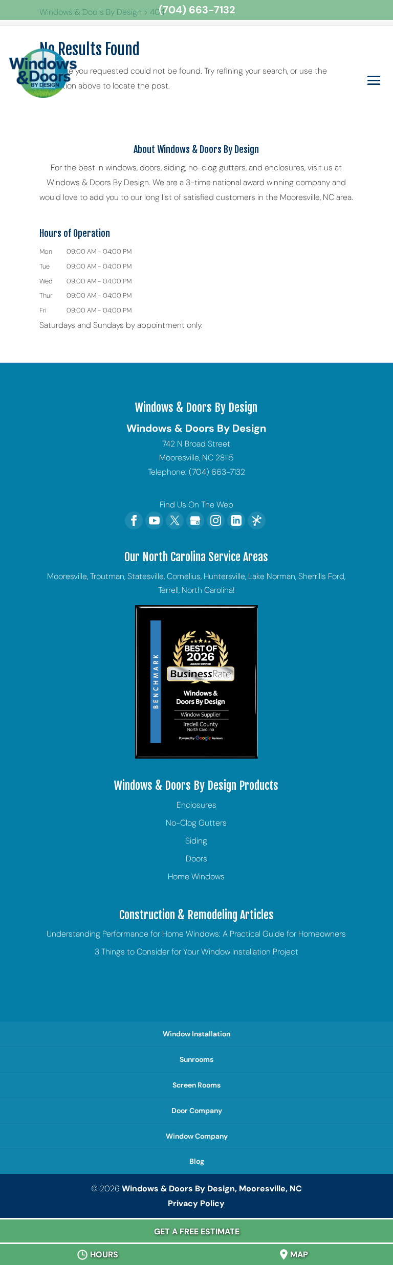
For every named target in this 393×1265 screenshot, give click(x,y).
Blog (196, 1161)
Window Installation (196, 1033)
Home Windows (196, 876)
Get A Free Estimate (196, 1231)
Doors (196, 858)
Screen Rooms (196, 1085)
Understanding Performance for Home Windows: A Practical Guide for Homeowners (196, 933)
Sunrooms (196, 1059)
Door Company (196, 1110)
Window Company (197, 1136)
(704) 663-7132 (197, 9)
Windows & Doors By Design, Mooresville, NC (212, 1188)
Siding (196, 840)
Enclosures (196, 805)
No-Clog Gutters (196, 822)
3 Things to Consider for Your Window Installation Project (196, 951)
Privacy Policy (196, 1203)
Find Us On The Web (196, 504)
